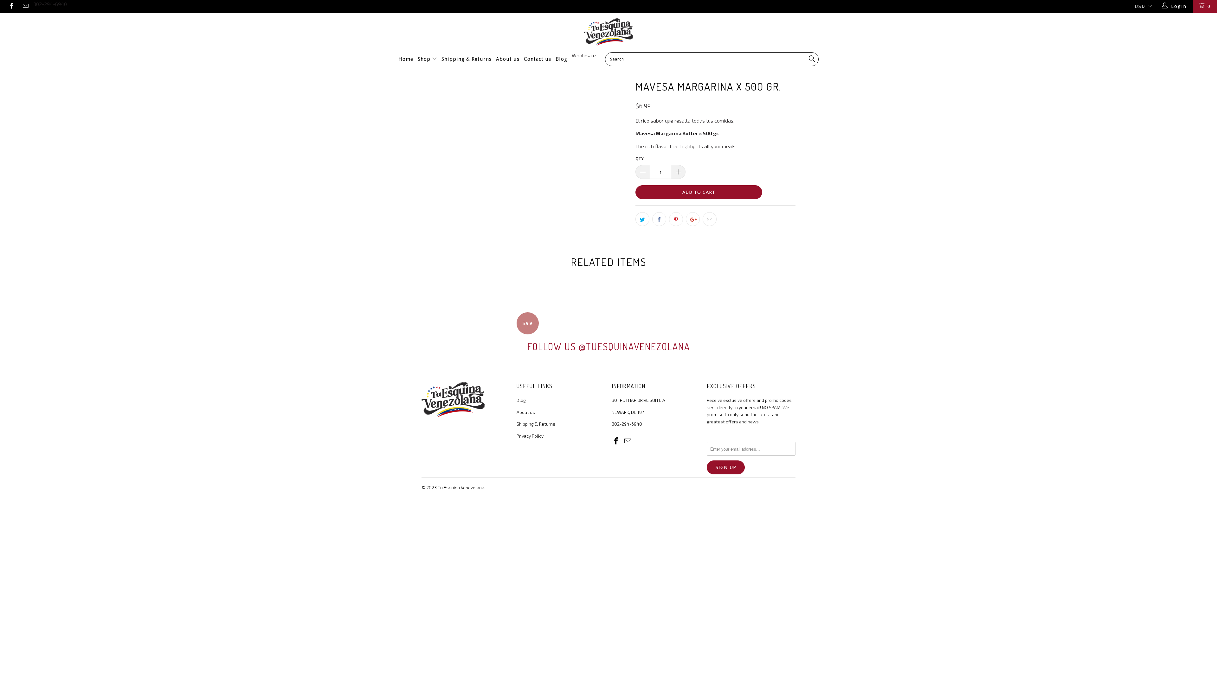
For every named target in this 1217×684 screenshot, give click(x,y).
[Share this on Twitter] (642, 219)
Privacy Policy (530, 436)
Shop (425, 59)
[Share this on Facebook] (659, 219)
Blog (561, 59)
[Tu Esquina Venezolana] (608, 32)
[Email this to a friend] (710, 219)
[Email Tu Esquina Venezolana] (25, 6)
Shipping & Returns (466, 59)
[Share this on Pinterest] (676, 219)
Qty (639, 158)
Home (405, 59)
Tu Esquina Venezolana (461, 487)
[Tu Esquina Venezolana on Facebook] (11, 6)
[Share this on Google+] (693, 219)
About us (507, 59)
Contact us (537, 59)
